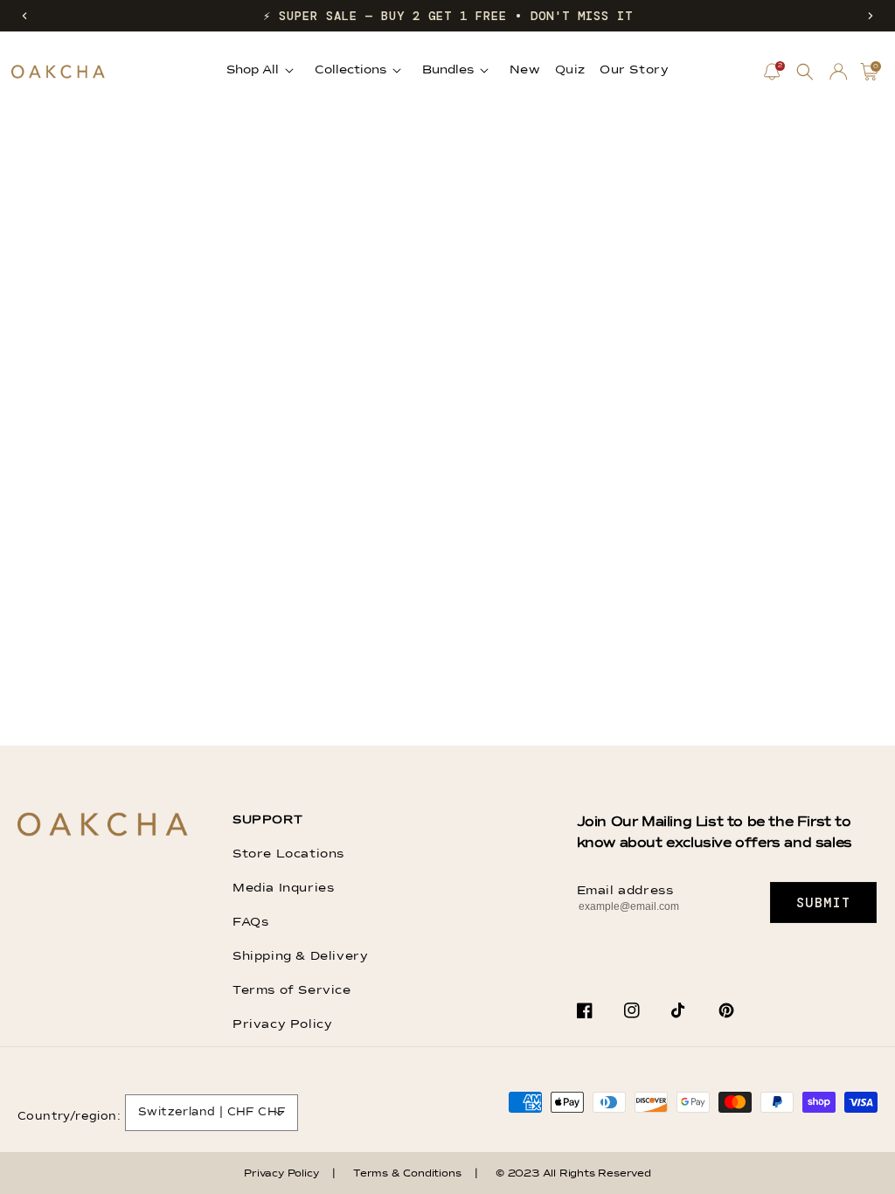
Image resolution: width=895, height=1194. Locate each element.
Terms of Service (291, 990)
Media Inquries (283, 888)
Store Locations (288, 854)
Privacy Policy (282, 1024)
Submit (823, 903)
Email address (625, 891)
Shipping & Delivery (300, 956)
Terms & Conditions (407, 1174)
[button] (24, 15)
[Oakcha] (102, 825)
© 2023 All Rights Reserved (573, 1174)
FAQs (250, 922)
